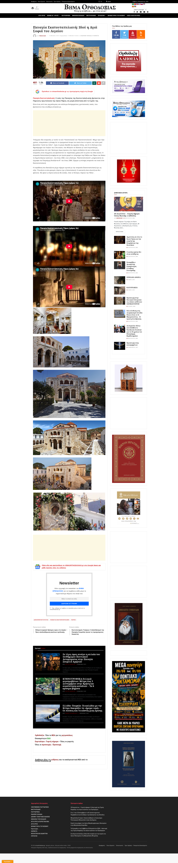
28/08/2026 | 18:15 (81, 664)
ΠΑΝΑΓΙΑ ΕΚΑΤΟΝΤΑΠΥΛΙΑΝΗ (59, 620)
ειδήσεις (55, 760)
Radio (109, 1)
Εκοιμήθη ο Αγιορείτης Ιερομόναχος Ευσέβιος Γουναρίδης (131, 266)
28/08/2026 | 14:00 (83, 713)
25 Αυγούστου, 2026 (132, 321)
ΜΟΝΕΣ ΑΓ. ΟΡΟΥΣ (52, 15)
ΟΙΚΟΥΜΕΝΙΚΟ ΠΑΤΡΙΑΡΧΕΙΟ (40, 807)
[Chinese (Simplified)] (135, 4)
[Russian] (142, 4)
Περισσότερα (119, 231)
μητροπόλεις (67, 735)
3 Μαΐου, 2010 (131, 290)
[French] (140, 4)
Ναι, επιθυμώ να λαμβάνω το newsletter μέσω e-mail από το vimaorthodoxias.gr (67, 609)
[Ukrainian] (135, 6)
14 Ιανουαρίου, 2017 (132, 347)
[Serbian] (144, 4)
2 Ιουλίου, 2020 (131, 306)
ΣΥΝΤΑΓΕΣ (34, 836)
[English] (137, 4)
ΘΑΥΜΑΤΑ (34, 831)
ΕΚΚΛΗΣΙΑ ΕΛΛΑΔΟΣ (78, 15)
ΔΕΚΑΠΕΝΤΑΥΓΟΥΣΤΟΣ (41, 620)
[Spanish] (133, 6)
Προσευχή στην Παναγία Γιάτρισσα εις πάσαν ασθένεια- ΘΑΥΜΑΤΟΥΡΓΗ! (134, 301)
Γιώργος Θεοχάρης (70, 664)
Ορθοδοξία (39, 735)
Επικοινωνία (49, 1)
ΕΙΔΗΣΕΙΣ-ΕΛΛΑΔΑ (86, 35)
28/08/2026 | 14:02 (81, 691)
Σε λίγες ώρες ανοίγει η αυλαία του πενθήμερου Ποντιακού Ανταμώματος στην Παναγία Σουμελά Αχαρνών (81, 658)
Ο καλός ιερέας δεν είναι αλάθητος (134, 253)
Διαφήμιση (34, 1)
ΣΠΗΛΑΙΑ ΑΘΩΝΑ (133, 277)
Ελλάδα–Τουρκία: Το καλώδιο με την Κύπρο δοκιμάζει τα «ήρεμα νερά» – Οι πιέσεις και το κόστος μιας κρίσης (82, 708)
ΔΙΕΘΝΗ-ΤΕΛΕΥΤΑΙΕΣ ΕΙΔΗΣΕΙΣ (40, 816)
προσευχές (46, 745)
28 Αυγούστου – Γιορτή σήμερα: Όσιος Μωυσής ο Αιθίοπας (127, 215)
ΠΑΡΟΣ (73, 620)
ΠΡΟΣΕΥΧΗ (101, 15)
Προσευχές (34, 828)
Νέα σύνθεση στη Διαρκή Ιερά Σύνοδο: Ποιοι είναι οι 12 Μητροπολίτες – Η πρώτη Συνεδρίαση (135, 315)
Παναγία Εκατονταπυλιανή (44, 98)
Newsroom (42, 35)
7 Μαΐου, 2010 (131, 279)
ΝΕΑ (53, 735)
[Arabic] (133, 4)
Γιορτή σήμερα (52, 741)
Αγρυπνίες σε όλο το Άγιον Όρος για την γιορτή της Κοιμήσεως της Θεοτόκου (134, 241)
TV (101, 1)
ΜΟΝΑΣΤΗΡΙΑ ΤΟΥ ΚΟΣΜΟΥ (116, 15)
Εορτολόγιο (40, 741)
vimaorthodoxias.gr (40, 845)
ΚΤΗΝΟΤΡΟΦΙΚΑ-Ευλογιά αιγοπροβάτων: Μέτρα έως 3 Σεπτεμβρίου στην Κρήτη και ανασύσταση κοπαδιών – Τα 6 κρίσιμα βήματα (78, 683)
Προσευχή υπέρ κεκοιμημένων (133, 344)
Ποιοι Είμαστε (41, 1)
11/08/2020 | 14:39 (54, 35)
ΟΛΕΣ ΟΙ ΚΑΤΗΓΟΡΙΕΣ (133, 15)
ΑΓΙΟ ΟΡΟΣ (41, 15)
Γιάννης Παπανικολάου (71, 713)
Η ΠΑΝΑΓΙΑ (95, 35)
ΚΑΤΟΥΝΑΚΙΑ (132, 287)
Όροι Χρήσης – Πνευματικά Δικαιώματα (64, 1)
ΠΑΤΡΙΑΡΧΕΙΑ (66, 15)
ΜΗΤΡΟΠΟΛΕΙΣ (91, 15)
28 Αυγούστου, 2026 (129, 218)
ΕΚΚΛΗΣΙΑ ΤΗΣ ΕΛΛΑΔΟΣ (38, 819)
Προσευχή (57, 745)
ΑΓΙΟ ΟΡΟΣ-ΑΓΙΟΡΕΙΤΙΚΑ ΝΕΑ (40, 821)
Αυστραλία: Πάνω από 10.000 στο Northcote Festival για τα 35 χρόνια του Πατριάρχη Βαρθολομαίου (134, 331)
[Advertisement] (69, 123)
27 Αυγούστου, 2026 (132, 247)
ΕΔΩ (49, 738)
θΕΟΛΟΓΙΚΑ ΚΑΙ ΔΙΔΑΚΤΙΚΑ (39, 833)
